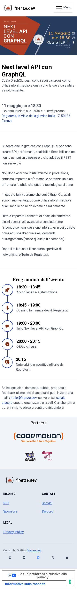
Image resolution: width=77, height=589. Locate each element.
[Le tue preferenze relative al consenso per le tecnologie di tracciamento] (70, 582)
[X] (53, 557)
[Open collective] (38, 557)
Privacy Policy (13, 532)
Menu (67, 7)
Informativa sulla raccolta (25, 584)
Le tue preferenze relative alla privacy (42, 575)
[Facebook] (67, 558)
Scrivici (47, 503)
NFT (6, 503)
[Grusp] (30, 456)
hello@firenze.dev (24, 398)
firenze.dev (34, 550)
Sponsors (10, 511)
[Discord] (10, 558)
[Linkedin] (24, 557)
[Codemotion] (38, 437)
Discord (47, 511)
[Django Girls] (47, 456)
